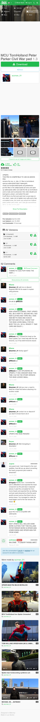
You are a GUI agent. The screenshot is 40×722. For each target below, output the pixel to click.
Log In (20, 550)
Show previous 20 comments (20, 280)
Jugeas (11, 464)
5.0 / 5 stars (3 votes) (6, 169)
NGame (11, 285)
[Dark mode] (34, 2)
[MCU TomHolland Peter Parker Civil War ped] (20, 126)
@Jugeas (12, 482)
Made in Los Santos (7, 715)
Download (21, 64)
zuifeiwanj (12, 540)
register (27, 550)
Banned (19, 540)
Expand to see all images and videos (20, 159)
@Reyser (12, 456)
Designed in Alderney (8, 713)
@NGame (19, 301)
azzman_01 (17, 75)
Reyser (11, 441)
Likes (18, 165)
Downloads (8, 165)
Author (20, 268)
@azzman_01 (13, 287)
